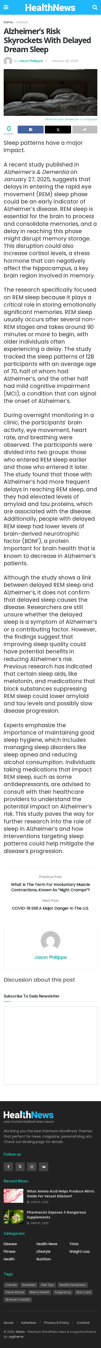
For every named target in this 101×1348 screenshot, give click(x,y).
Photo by (51, 119)
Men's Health (39, 1292)
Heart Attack (15, 1292)
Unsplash (90, 119)
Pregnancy (63, 1292)
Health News (47, 1243)
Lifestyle (22, 22)
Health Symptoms (73, 1285)
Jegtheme (15, 1337)
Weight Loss (79, 1251)
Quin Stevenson (68, 119)
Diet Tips (47, 1285)
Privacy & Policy (56, 1322)
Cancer (11, 1285)
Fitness (9, 1251)
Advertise (28, 1322)
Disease (10, 1243)
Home (8, 22)
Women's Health (18, 1299)
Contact (83, 1322)
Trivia (73, 1243)
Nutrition (44, 1259)
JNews (20, 1332)
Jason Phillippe (31, 61)
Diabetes (29, 1285)
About (8, 1322)
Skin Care (83, 1292)
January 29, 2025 (64, 61)
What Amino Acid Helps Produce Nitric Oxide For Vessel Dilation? (60, 1193)
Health (9, 1259)
